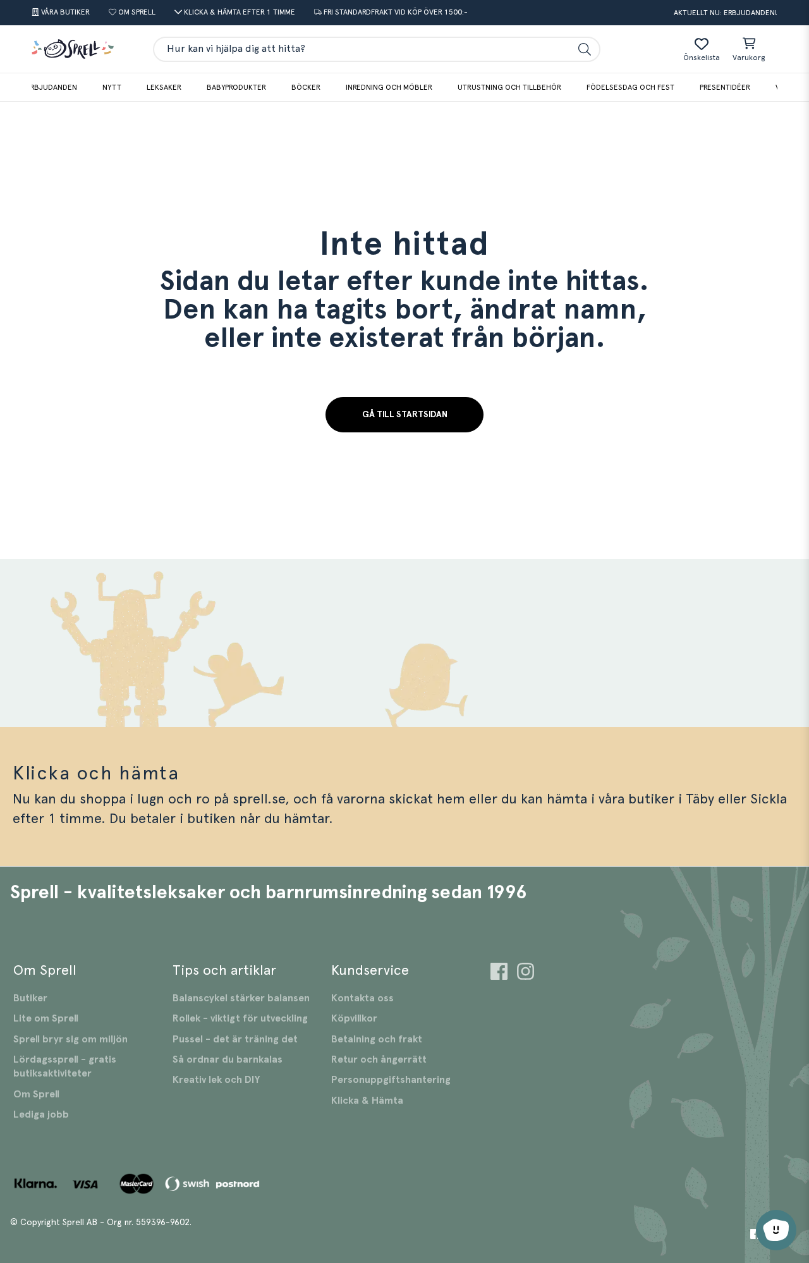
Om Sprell (36, 1094)
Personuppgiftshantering (391, 1080)
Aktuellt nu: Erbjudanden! (725, 12)
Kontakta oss (362, 998)
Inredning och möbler (389, 87)
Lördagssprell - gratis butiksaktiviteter (64, 1066)
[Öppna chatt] (776, 1230)
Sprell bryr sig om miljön (70, 1039)
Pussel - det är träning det (235, 1039)
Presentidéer (725, 87)
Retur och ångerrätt (379, 1059)
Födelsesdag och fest (630, 87)
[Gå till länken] (499, 973)
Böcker (305, 87)
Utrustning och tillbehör (509, 87)
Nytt (111, 87)
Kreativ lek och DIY (216, 1080)
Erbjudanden (51, 87)
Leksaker (164, 87)
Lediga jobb (41, 1114)
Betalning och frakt (376, 1039)
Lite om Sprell (45, 1018)
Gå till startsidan (404, 414)
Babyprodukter (236, 87)
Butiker (30, 998)
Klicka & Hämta (367, 1100)
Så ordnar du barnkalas (228, 1059)
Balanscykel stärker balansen (241, 998)
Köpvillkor (354, 1018)
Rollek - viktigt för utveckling (240, 1018)
